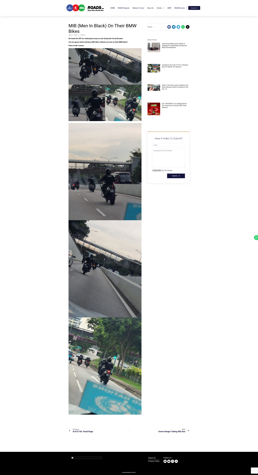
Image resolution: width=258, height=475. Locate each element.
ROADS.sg (129, 472)
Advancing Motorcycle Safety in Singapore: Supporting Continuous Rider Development (174, 45)
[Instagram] (172, 461)
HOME (113, 8)
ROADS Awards (179, 8)
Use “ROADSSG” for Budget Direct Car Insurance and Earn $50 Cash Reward (174, 105)
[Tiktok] (176, 461)
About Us (150, 8)
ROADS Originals (124, 8)
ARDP (169, 8)
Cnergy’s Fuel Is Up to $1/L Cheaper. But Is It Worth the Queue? (175, 66)
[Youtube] (168, 461)
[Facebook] (165, 461)
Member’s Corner (138, 8)
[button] (169, 27)
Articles (159, 8)
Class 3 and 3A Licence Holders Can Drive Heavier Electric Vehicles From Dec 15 (175, 87)
